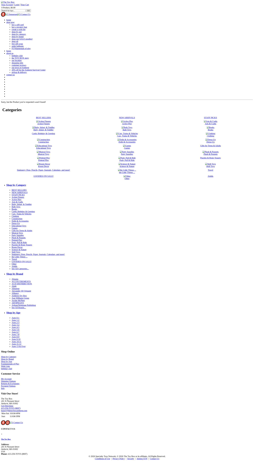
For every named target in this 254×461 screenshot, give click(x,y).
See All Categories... (20, 269)
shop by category (19, 34)
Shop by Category (16, 185)
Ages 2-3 (15, 322)
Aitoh (14, 286)
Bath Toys (16, 207)
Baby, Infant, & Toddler (22, 204)
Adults (14, 266)
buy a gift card (18, 25)
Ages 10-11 (16, 342)
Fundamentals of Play (10, 364)
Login (16, 5)
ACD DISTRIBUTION (22, 284)
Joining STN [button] (142, 459)
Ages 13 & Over (19, 346)
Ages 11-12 (16, 344)
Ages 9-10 (16, 339)
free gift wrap (17, 44)
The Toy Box (6, 439)
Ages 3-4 (15, 325)
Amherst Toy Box (19, 296)
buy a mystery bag (19, 27)
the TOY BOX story (20, 58)
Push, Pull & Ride (19, 242)
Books (14, 209)
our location (17, 60)
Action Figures (18, 197)
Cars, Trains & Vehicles (21, 214)
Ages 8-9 (15, 337)
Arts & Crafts (17, 202)
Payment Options (8, 386)
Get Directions (7, 406)
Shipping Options (8, 381)
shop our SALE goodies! (22, 39)
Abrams (15, 279)
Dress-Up (16, 223)
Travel (14, 259)
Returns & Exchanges (10, 383)
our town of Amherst (20, 67)
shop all (15, 41)
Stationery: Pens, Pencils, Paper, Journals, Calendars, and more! (38, 254)
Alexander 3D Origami (21, 291)
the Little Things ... (20, 257)
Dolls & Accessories (20, 221)
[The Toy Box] (7, 2)
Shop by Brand (14, 273)
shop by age (17, 32)
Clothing (15, 216)
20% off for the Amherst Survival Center (29, 70)
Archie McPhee (18, 300)
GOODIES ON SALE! (21, 261)
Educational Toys (19, 226)
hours (8, 51)
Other (14, 264)
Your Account (7, 5)
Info (2, 388)
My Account (6, 379)
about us (9, 53)
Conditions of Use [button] (102, 459)
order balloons (18, 46)
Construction (17, 219)
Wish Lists (5, 366)
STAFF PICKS (18, 195)
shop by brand (18, 36)
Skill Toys (16, 252)
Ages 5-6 (15, 330)
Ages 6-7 (15, 332)
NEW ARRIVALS (20, 192)
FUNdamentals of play (21, 48)
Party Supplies (18, 235)
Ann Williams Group (20, 298)
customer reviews (19, 65)
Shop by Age (13, 312)
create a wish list (18, 29)
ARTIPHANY (18, 303)
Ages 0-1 (15, 318)
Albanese (15, 288)
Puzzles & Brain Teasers (22, 245)
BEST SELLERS (19, 190)
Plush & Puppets (19, 238)
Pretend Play (17, 240)
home (8, 20)
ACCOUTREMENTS (21, 281)
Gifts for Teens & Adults (22, 230)
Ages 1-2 (15, 320)
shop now (10, 22)
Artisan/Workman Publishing (24, 305)
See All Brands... (19, 307)
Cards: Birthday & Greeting (23, 211)
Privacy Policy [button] (119, 459)
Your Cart (25, 5)
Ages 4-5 (15, 327)
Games (14, 228)
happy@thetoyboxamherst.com (14, 410)
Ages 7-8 (15, 334)
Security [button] (130, 459)
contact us (10, 75)
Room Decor (17, 247)
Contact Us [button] (154, 459)
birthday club (17, 56)
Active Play (16, 199)
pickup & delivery (19, 72)
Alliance (15, 293)
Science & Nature (19, 250)
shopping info (17, 63)
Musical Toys (17, 233)
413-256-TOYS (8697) (11, 408)
